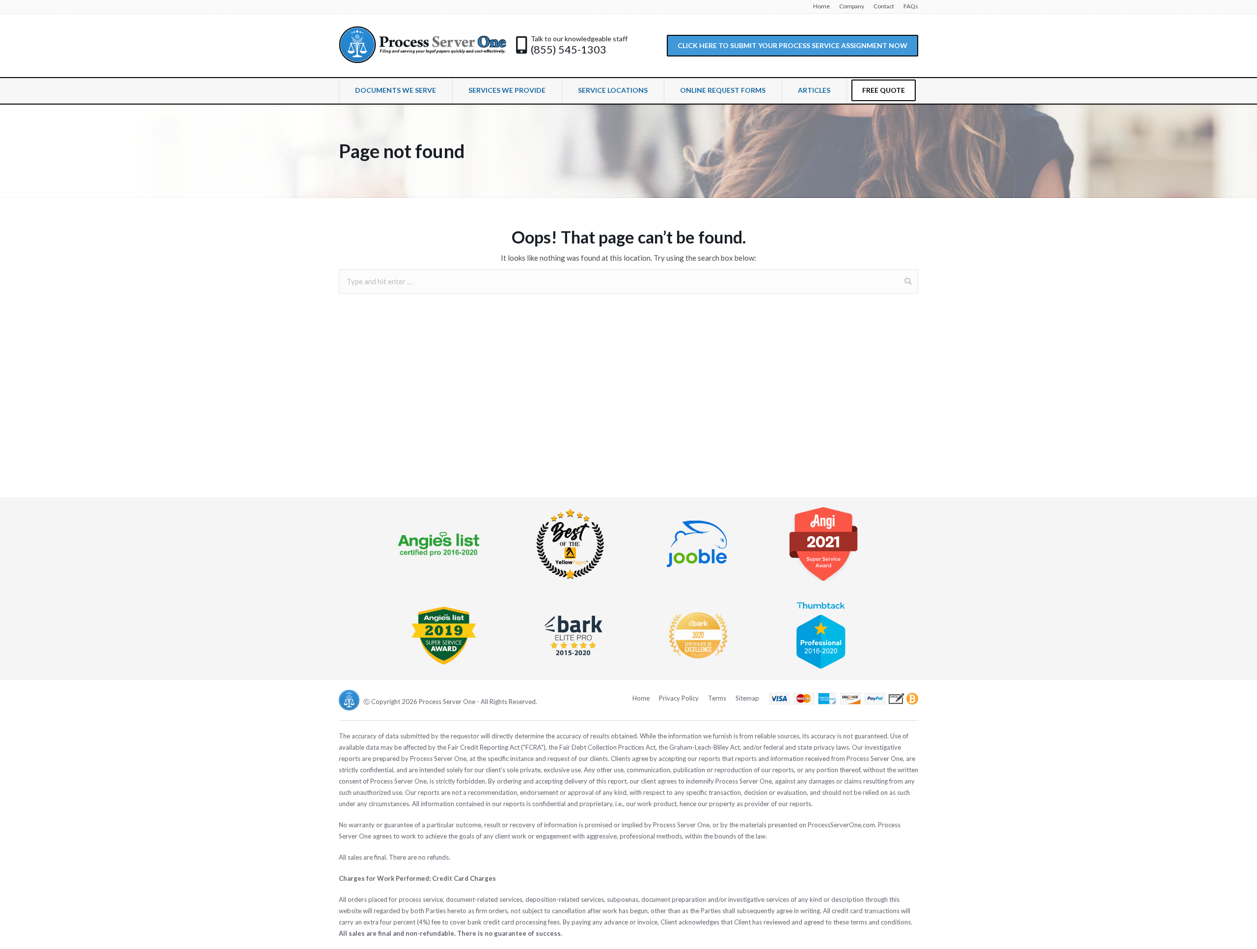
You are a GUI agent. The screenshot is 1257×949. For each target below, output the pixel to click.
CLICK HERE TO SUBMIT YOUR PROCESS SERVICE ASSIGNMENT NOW (792, 45)
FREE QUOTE (883, 90)
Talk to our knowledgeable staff (579, 38)
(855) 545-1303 (568, 49)
